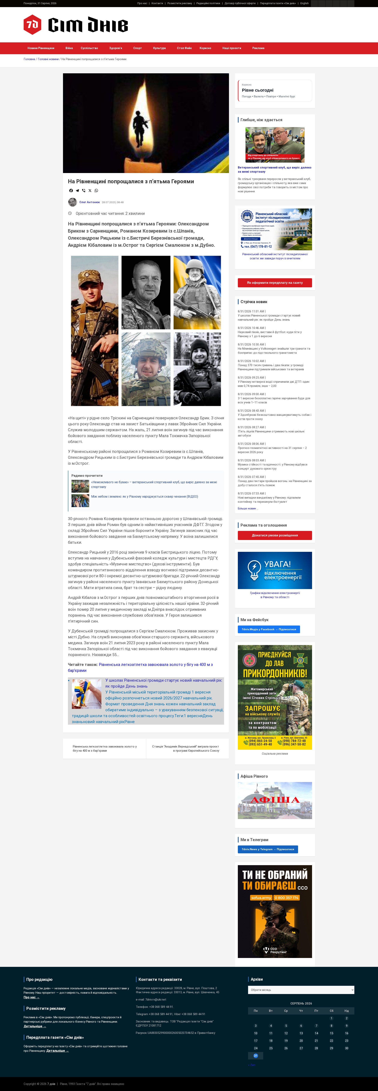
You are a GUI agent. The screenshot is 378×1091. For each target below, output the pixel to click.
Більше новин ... (248, 508)
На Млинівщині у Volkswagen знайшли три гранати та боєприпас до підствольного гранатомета (274, 351)
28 (316, 1048)
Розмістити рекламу (180, 3)
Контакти (157, 3)
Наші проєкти (231, 48)
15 (331, 1033)
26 (286, 1048)
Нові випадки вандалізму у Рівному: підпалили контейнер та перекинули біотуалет (269, 500)
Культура (159, 48)
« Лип (251, 1065)
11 (270, 1033)
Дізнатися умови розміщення (275, 535)
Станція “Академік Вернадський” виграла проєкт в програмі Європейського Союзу (185, 748)
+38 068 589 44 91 (161, 1007)
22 (331, 1041)
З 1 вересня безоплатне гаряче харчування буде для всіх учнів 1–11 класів (274, 400)
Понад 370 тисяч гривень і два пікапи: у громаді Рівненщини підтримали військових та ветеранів (271, 367)
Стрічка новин (254, 301)
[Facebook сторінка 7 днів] (314, 3)
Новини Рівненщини (41, 48)
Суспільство (89, 48)
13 (301, 1033)
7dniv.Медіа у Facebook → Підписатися (269, 629)
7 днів (51, 1084)
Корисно (205, 48)
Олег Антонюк (89, 202)
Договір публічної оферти (240, 3)
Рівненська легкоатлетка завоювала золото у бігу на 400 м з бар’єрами (105, 748)
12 (286, 1033)
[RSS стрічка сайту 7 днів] (329, 3)
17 (255, 1041)
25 (270, 1048)
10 (255, 1033)
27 (301, 1048)
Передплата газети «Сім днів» (278, 3)
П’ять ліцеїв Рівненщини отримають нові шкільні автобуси (271, 433)
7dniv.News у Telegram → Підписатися (268, 849)
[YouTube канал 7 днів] (350, 3)
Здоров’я (115, 48)
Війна (69, 48)
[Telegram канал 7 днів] (343, 3)
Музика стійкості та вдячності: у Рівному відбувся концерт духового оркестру (272, 466)
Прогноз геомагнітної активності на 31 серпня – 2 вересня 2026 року (272, 450)
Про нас (142, 3)
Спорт (137, 48)
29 (331, 1048)
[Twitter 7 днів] (336, 3)
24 (255, 1048)
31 (256, 1055)
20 (301, 1041)
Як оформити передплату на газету (275, 282)
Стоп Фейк (184, 48)
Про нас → (32, 997)
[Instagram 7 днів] (321, 3)
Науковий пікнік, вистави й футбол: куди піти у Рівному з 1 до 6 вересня (270, 334)
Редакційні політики (208, 3)
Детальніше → (35, 1026)
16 (346, 1033)
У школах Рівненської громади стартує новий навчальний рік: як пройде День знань (269, 317)
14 (316, 1033)
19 (286, 1041)
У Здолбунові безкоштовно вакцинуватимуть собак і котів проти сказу (274, 417)
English (304, 3)
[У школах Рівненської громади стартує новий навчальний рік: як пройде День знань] (86, 682)
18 (270, 1041)
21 (316, 1041)
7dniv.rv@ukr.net (155, 999)
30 (346, 1048)
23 (346, 1041)
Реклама (258, 48)
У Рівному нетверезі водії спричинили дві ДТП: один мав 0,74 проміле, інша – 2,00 (273, 384)
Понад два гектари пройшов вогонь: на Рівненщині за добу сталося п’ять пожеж (275, 483)
